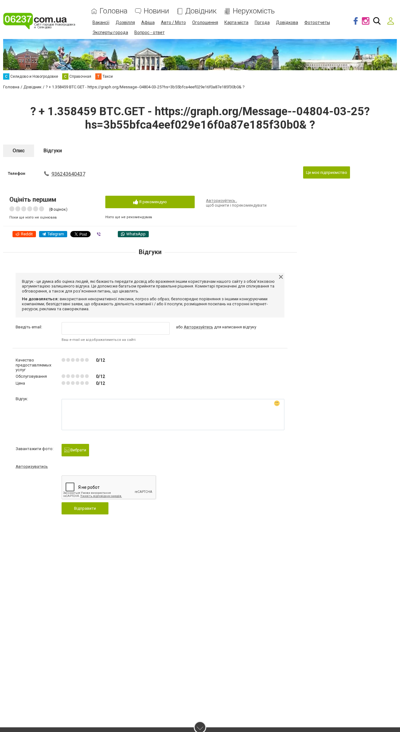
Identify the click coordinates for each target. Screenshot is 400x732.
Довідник (201, 11)
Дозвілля (125, 22)
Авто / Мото (173, 22)
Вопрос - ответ (149, 32)
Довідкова (287, 22)
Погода (262, 22)
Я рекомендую (152, 201)
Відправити (85, 508)
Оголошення (205, 22)
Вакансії (100, 22)
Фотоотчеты (317, 22)
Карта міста (236, 22)
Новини (156, 11)
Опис (18, 151)
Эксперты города (110, 32)
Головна (114, 11)
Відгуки (52, 151)
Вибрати (77, 450)
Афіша (148, 22)
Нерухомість (254, 11)
